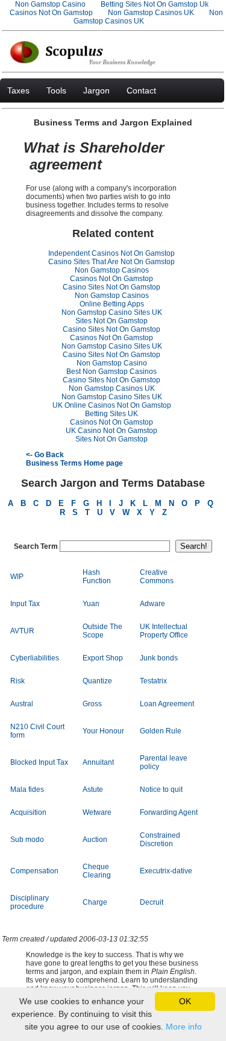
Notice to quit (161, 789)
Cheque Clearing (97, 870)
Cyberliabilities (34, 658)
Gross (92, 704)
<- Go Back (45, 455)
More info (184, 1026)
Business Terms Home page (74, 463)
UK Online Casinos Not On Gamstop (111, 405)
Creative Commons (157, 576)
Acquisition (28, 812)
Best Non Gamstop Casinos (111, 371)
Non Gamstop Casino (112, 363)
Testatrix (153, 681)
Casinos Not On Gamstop (51, 12)
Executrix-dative (166, 871)
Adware (152, 604)
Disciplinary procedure (29, 902)
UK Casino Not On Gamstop (111, 430)
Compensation (34, 871)
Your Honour (103, 731)
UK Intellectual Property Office (164, 630)
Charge (95, 902)
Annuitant (98, 762)
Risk (17, 681)
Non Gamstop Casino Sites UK (111, 312)
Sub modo (27, 839)
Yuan (91, 604)
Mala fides (27, 789)
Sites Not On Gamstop (111, 321)
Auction (95, 839)
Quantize (97, 681)
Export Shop (103, 658)
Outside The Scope (102, 630)
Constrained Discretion (160, 839)
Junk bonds (159, 658)
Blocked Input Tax (39, 762)
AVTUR (22, 631)
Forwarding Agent (169, 812)
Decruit (151, 902)
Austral (21, 704)
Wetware (97, 812)
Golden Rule (160, 731)
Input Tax (25, 604)
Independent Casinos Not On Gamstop (111, 253)
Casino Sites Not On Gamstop (111, 287)
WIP (17, 576)
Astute (93, 789)
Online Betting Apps (112, 304)
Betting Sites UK (111, 414)
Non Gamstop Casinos (112, 270)
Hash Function (97, 576)
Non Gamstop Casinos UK (151, 12)
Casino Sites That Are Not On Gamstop (111, 262)
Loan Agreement (167, 704)
